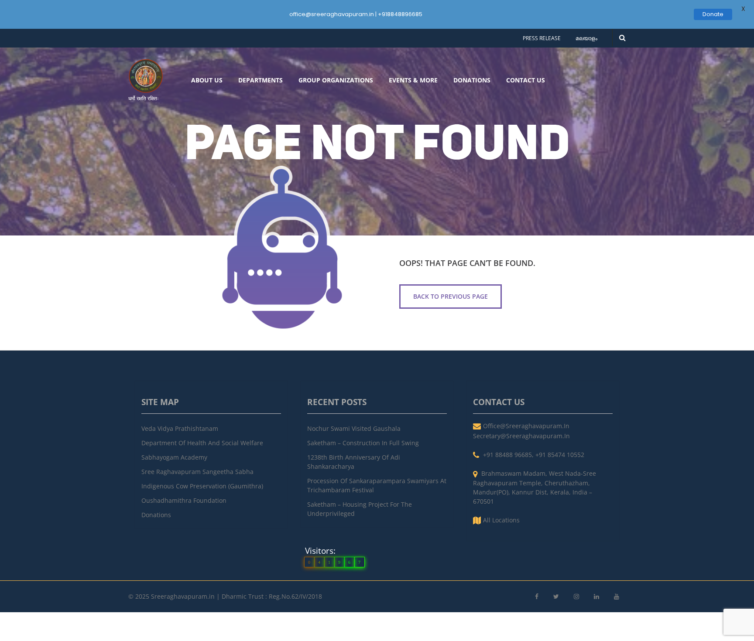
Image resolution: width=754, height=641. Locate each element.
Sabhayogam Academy (174, 457)
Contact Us (525, 80)
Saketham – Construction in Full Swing (363, 443)
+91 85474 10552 (559, 454)
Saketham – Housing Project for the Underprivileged (359, 509)
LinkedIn (596, 596)
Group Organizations (335, 80)
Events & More (413, 80)
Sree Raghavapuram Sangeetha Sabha (197, 471)
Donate (713, 14)
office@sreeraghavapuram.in (526, 426)
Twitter (556, 596)
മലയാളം (586, 38)
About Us (207, 80)
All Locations (501, 520)
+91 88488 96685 (507, 454)
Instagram (576, 596)
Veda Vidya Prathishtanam (179, 428)
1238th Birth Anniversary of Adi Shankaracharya (353, 462)
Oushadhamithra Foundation (183, 500)
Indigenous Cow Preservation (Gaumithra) (202, 486)
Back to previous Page (450, 296)
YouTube (616, 596)
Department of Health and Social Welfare (202, 443)
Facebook (536, 596)
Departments (260, 80)
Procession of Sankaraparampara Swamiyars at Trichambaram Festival (376, 485)
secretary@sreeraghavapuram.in (521, 436)
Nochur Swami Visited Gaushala (354, 428)
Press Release (542, 38)
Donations (471, 80)
